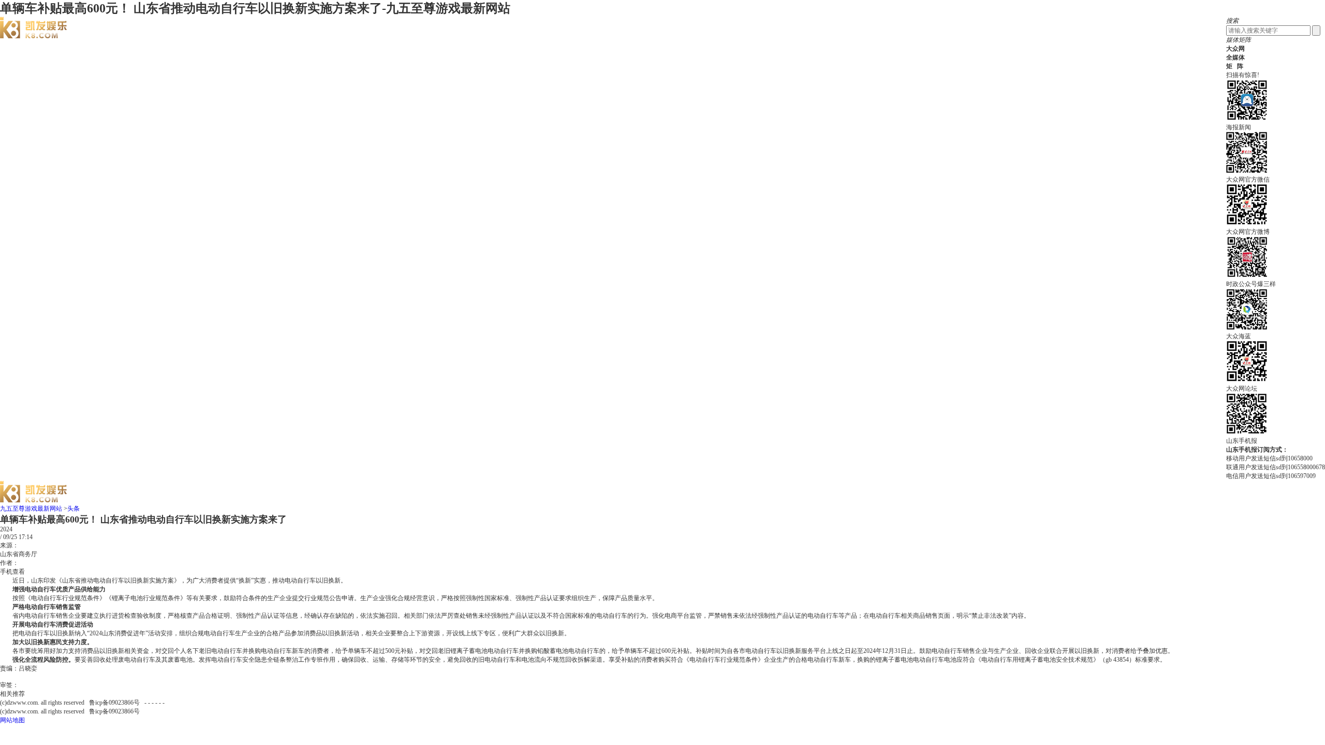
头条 (73, 508)
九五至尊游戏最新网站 (31, 508)
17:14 (26, 537)
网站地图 (12, 720)
